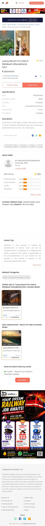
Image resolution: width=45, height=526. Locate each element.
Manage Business (36, 3)
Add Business (7, 504)
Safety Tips (29, 498)
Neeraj (17, 165)
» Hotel (31, 146)
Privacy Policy (30, 507)
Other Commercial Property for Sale (16, 277)
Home (4, 24)
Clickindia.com (16, 524)
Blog (26, 510)
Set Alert (22, 380)
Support (28, 501)
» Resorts (23, 146)
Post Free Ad (7, 501)
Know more (37, 265)
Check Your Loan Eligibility (21, 20)
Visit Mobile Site (8, 510)
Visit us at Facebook (10, 507)
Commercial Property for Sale (28, 24)
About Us (5, 498)
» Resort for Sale (11, 146)
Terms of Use (30, 504)
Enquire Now (32, 85)
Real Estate (12, 24)
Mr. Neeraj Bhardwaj (11, 76)
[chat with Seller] (36, 76)
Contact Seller (12, 85)
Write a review (35, 194)
